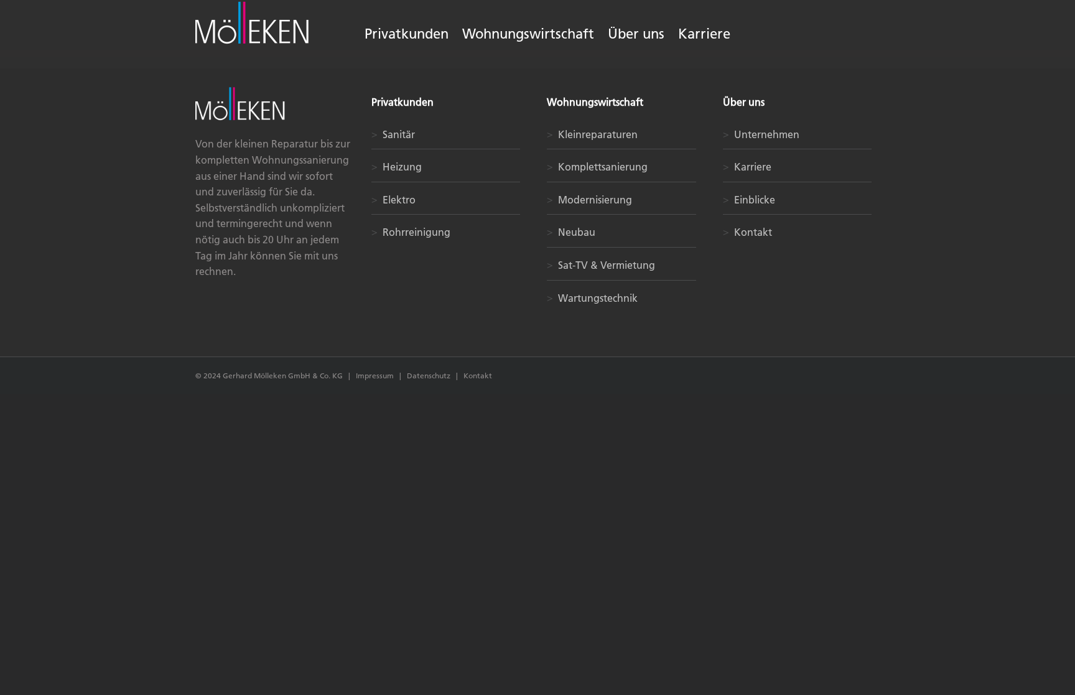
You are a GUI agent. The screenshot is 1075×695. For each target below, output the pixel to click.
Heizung (396, 167)
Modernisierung (589, 200)
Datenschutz (429, 375)
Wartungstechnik (592, 298)
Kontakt (747, 232)
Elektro (393, 200)
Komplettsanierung (597, 167)
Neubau (571, 232)
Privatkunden (402, 102)
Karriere (747, 167)
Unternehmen (761, 134)
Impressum (375, 375)
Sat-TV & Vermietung (601, 265)
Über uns (744, 102)
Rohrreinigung (410, 232)
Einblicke (749, 200)
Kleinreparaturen (592, 134)
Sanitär (393, 134)
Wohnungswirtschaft (595, 102)
